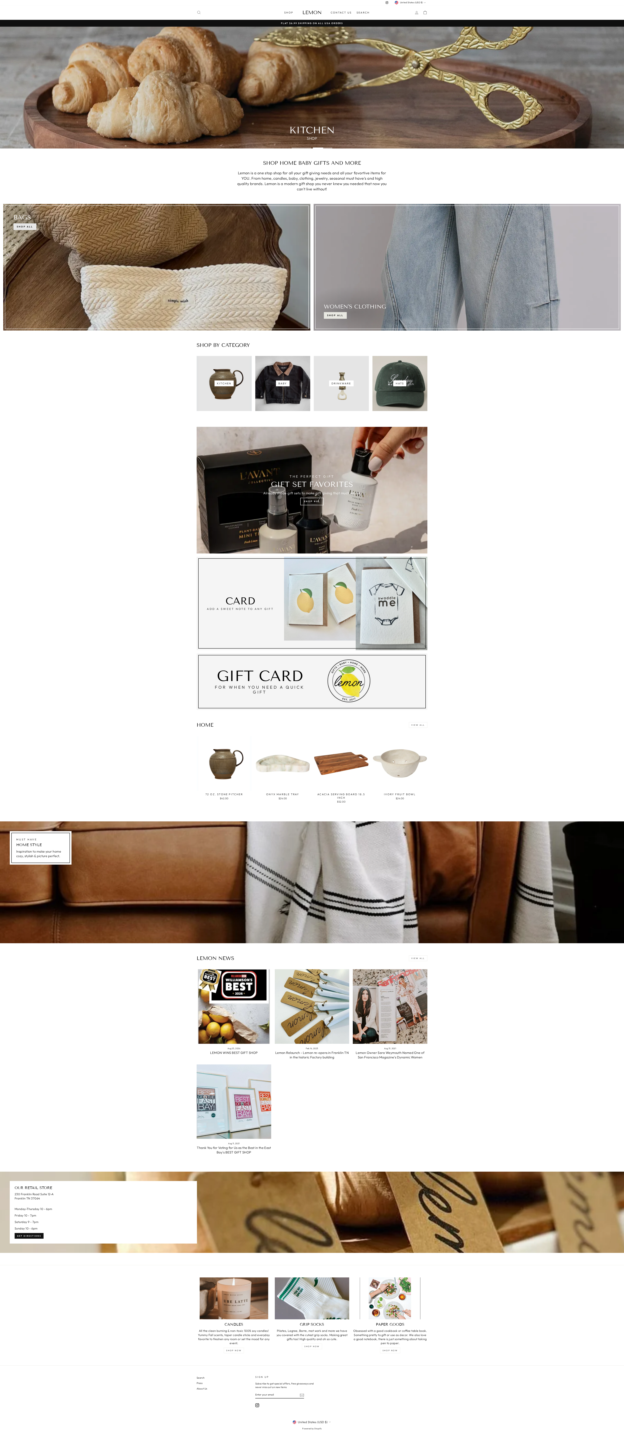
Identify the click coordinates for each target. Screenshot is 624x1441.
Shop (288, 12)
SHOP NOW (233, 1350)
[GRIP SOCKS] (312, 1298)
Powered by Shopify (312, 1428)
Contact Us (341, 12)
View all (418, 725)
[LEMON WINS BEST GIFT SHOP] (234, 1006)
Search (363, 12)
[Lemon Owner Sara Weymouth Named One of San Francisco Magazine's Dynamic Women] (390, 1006)
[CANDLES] (234, 1298)
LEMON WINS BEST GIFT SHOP (234, 1053)
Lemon (312, 12)
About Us (202, 1388)
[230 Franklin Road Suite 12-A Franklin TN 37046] (312, 1212)
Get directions (29, 1236)
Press (199, 1383)
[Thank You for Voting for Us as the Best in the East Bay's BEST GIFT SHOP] (234, 1101)
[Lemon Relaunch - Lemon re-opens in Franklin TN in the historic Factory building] (312, 1006)
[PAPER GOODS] (390, 1298)
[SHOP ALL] (156, 267)
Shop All (335, 315)
